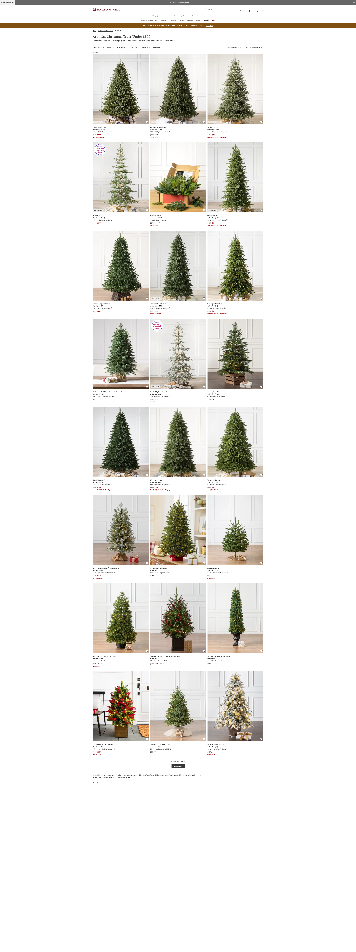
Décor (182, 20)
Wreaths (163, 20)
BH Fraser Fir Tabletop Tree (159, 568)
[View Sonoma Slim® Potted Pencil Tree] (235, 618)
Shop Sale (209, 25)
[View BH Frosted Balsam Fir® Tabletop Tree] (121, 530)
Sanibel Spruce (212, 127)
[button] (205, 9)
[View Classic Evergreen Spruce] (121, 265)
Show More (178, 766)
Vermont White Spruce (158, 127)
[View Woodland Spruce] (178, 442)
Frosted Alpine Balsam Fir (159, 392)
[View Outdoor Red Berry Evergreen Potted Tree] (178, 618)
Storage (206, 20)
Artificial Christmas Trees (149, 20)
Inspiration (163, 16)
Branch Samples (155, 215)
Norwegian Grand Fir (214, 304)
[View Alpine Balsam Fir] (121, 177)
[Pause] (354, 2)
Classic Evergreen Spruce (101, 304)
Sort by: (253, 47)
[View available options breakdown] (112, 132)
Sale (213, 20)
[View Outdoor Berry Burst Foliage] (121, 706)
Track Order (243, 11)
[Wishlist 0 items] (257, 11)
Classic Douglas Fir (99, 480)
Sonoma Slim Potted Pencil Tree (218, 656)
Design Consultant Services (187, 16)
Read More (96, 783)
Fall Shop (153, 16)
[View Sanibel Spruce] (235, 89)
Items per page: (233, 47)
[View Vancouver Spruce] (235, 442)
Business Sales (201, 16)
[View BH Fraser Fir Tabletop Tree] (178, 530)
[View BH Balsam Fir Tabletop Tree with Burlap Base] (121, 354)
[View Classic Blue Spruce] (121, 89)
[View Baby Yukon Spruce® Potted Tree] (121, 618)
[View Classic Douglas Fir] (121, 442)
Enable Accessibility (7, 2)
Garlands (173, 20)
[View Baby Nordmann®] (235, 530)
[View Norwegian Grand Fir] (235, 265)
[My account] (252, 11)
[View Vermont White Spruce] (178, 89)
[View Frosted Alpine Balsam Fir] (178, 354)
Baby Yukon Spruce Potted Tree (104, 656)
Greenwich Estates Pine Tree (160, 744)
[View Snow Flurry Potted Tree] (235, 706)
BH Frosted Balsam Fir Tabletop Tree (106, 568)
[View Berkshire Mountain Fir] (178, 265)
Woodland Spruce (156, 480)
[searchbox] (220, 9)
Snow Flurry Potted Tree (215, 744)
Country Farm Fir (213, 392)
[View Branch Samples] (178, 177)
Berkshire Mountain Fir (158, 304)
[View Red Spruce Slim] (235, 177)
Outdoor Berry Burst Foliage (103, 744)
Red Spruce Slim (212, 215)
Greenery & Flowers (193, 20)
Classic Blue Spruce (99, 127)
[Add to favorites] (147, 121)
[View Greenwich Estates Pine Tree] (178, 706)
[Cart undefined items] (262, 11)
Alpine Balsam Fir (99, 215)
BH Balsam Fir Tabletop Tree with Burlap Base (108, 392)
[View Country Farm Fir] (235, 354)
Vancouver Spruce (213, 480)
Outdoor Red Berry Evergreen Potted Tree (165, 656)
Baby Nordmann (213, 568)
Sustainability (172, 16)
